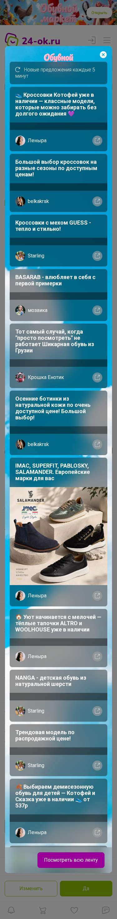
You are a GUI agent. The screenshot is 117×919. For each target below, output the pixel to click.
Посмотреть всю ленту (71, 860)
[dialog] (58, 459)
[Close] (103, 55)
